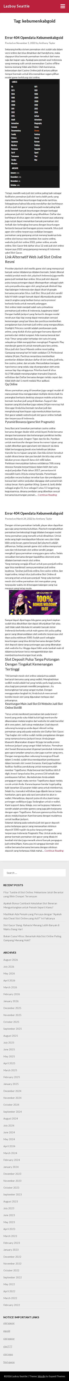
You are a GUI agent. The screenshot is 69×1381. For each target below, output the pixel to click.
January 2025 (11, 1083)
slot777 (7, 1346)
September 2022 (12, 1277)
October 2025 (11, 1021)
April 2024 (9, 1146)
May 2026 (9, 973)
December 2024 (12, 1090)
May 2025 (9, 1056)
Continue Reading (47, 494)
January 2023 (11, 1249)
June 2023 (9, 1215)
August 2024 (10, 1118)
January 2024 (11, 1166)
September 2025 (12, 1028)
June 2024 (9, 1132)
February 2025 (11, 1077)
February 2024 (11, 1159)
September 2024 (12, 1111)
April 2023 (9, 1228)
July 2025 (8, 1042)
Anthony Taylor (47, 43)
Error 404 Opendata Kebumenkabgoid (34, 38)
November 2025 (12, 1014)
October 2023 (11, 1187)
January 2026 (11, 1001)
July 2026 (8, 966)
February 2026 (11, 994)
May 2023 (9, 1222)
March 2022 (10, 1298)
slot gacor (9, 1323)
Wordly (41, 1376)
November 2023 (12, 1180)
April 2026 (9, 980)
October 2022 (11, 1270)
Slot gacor (9, 1362)
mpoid (6, 1330)
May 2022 (9, 1284)
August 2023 (10, 1201)
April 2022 (9, 1291)
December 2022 (12, 1256)
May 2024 (9, 1139)
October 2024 (11, 1104)
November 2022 (12, 1263)
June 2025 (9, 1049)
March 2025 (10, 1070)
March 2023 (10, 1235)
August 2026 (10, 959)
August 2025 (10, 1035)
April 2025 (9, 1063)
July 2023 (8, 1208)
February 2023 (11, 1242)
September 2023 (12, 1194)
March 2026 (10, 987)
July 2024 (8, 1125)
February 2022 (11, 1304)
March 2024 (10, 1153)
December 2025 (12, 1007)
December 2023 (12, 1173)
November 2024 (12, 1097)
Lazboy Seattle (17, 6)
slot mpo (8, 1354)
